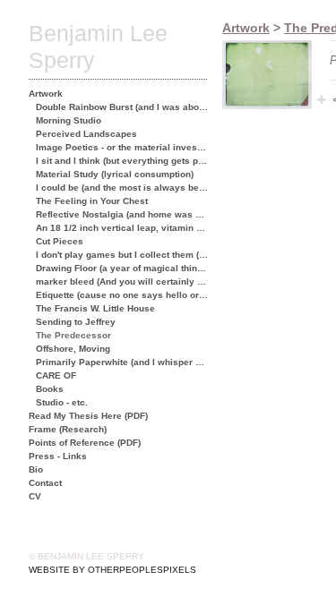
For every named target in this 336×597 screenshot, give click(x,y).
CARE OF (56, 375)
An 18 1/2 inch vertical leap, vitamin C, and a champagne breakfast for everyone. (122, 228)
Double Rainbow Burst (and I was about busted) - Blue (122, 107)
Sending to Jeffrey (76, 322)
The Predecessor (73, 335)
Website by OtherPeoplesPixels (112, 570)
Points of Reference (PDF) (85, 443)
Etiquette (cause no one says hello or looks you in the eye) (122, 295)
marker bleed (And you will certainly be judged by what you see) (122, 281)
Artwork (46, 93)
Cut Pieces (59, 241)
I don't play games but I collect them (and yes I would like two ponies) (122, 255)
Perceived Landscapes (86, 134)
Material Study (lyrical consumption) (115, 174)
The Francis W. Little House (95, 308)
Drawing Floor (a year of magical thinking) (122, 268)
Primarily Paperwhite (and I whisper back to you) (122, 362)
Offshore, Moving (73, 349)
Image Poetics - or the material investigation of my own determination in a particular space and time (122, 147)
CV (35, 496)
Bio (36, 469)
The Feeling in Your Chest (92, 201)
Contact (45, 483)
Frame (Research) (68, 429)
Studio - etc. (62, 402)
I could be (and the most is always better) (122, 187)
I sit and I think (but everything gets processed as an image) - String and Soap (122, 161)
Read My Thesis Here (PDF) (88, 416)
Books (50, 389)
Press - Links (58, 456)
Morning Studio (68, 120)
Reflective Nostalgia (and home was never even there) (122, 214)
